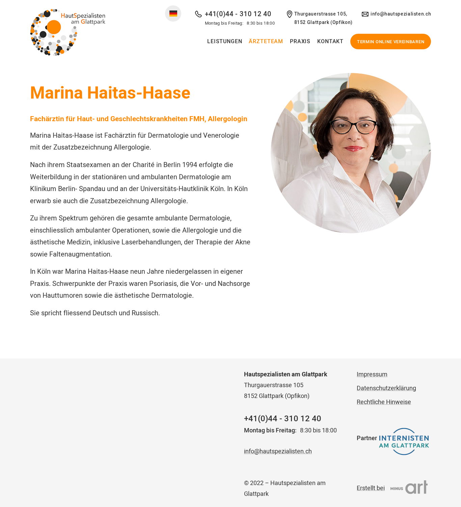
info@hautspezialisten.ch (401, 14)
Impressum (372, 374)
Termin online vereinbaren (390, 41)
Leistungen (224, 41)
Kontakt (330, 41)
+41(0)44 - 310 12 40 (238, 14)
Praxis (300, 41)
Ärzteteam (266, 41)
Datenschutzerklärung (386, 388)
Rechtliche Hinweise (384, 401)
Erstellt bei (371, 487)
